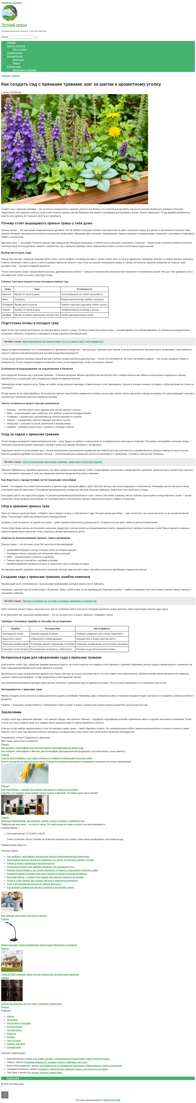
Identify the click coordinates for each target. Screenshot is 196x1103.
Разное (5, 919)
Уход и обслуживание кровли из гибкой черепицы (34, 884)
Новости (11, 1033)
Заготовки (18, 59)
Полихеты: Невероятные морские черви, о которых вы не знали (73, 1069)
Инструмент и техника (24, 70)
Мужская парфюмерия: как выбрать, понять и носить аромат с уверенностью (43, 821)
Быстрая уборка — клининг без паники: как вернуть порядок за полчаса (39, 789)
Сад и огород (20, 49)
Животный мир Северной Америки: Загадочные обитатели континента (39, 945)
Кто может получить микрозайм (44, 1072)
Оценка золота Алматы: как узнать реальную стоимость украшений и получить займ (46, 758)
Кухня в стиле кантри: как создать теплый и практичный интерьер (42, 880)
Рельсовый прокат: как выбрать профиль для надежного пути (40, 866)
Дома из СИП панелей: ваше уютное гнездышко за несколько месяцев (40, 974)
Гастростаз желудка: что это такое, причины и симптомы (31, 1003)
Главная (11, 42)
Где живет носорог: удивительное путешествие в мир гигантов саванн (71, 1058)
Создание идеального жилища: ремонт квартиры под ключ (55, 1062)
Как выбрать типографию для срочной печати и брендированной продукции (42, 748)
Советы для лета (16, 46)
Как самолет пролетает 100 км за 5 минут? (24, 915)
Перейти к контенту (11, 2)
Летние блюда (15, 56)
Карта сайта (13, 1078)
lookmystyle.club (111, 1100)
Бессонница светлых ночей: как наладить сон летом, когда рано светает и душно (50, 860)
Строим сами (14, 66)
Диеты (16, 63)
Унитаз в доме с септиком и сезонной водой (31, 863)
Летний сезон (14, 24)
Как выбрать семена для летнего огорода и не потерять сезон (40, 887)
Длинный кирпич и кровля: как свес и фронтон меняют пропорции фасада (47, 873)
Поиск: (5, 37)
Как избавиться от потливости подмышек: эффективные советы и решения (81, 1065)
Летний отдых (14, 53)
